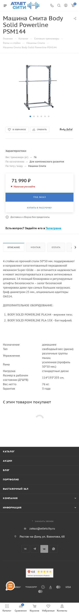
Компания (10, 498)
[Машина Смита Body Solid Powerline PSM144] (39, 86)
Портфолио (11, 479)
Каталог (9, 451)
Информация (12, 507)
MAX (44, 549)
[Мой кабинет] (65, 6)
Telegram (35, 549)
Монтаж (36, 247)
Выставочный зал (15, 488)
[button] (30, 116)
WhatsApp (54, 549)
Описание (14, 247)
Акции (7, 460)
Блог (6, 470)
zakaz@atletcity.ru (42, 528)
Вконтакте (25, 549)
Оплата (56, 247)
